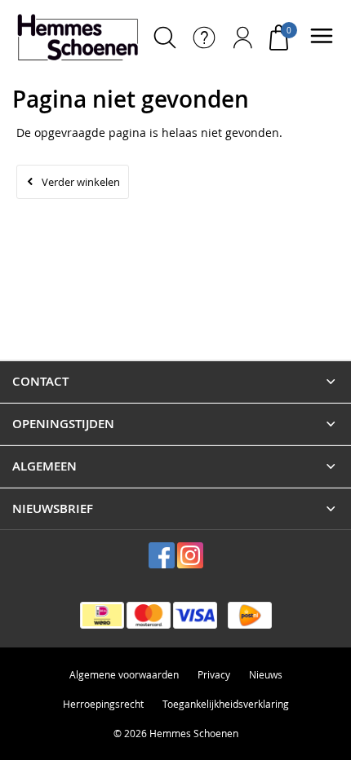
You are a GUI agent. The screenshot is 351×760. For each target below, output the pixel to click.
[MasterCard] (149, 615)
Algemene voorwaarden (124, 674)
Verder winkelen (81, 182)
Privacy (214, 674)
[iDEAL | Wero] (102, 615)
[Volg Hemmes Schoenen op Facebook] (162, 555)
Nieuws (265, 674)
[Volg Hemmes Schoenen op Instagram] (190, 555)
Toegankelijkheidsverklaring (225, 703)
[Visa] (195, 615)
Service (204, 37)
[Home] (77, 37)
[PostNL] (250, 615)
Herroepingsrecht (103, 703)
